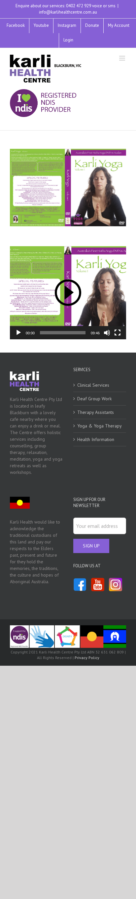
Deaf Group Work (94, 399)
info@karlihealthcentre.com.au (68, 12)
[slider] (62, 332)
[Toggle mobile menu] (122, 58)
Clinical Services (93, 385)
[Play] (18, 332)
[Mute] (107, 332)
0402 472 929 (78, 6)
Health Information (95, 439)
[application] (68, 293)
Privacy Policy (87, 657)
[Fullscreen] (117, 332)
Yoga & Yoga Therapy (99, 426)
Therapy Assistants (95, 412)
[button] (68, 292)
